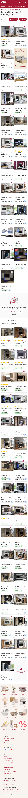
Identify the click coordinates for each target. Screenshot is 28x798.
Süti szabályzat (8, 773)
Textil (23, 694)
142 (25, 461)
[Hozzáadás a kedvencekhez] (25, 71)
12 (25, 205)
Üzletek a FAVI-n (8, 758)
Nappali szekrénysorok (14, 9)
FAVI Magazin (7, 765)
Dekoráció (9, 6)
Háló (23, 717)
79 (25, 372)
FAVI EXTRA (7, 769)
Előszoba (14, 729)
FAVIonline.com (6, 784)
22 (11, 71)
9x (22, 362)
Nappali (14, 717)
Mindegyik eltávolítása (11, 311)
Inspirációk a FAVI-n (9, 762)
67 (11, 416)
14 (25, 27)
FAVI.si (13, 794)
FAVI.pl (14, 789)
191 (11, 327)
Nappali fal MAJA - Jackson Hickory (11, 587)
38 (11, 394)
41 (11, 461)
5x (22, 340)
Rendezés (14, 19)
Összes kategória (20, 6)
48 (25, 616)
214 (25, 394)
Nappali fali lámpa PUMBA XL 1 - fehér (11, 41)
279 (25, 416)
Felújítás (14, 706)
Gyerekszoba (5, 729)
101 (25, 349)
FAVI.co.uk (19, 792)
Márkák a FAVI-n (8, 760)
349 (11, 349)
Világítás (5, 706)
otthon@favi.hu (10, 738)
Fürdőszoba (5, 717)
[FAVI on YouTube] (11, 749)
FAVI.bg (4, 794)
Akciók (23, 729)
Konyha (23, 706)
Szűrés (24, 19)
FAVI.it (9, 792)
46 (11, 372)
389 (25, 327)
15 (11, 49)
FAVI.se (14, 792)
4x (8, 362)
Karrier (6, 742)
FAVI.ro (19, 789)
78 (11, 438)
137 (25, 505)
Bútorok (3, 6)
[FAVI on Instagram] (7, 749)
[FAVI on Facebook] (5, 749)
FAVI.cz (4, 789)
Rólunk (6, 756)
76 (11, 505)
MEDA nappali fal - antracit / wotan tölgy (12, 431)
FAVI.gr (9, 794)
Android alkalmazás (11, 780)
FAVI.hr (4, 792)
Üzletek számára (8, 767)
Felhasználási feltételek (10, 771)
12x (9, 340)
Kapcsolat (6, 740)
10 (11, 639)
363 (11, 27)
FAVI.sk (9, 789)
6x (8, 39)
